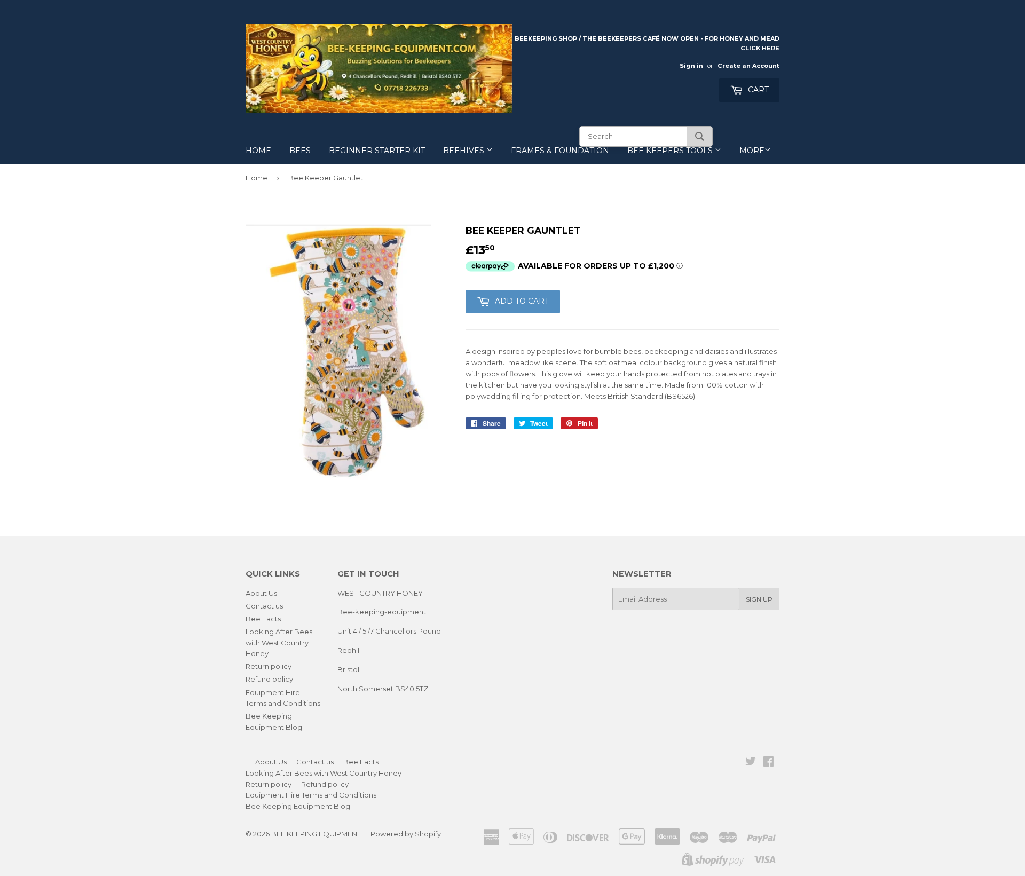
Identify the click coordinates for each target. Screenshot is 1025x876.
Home (258, 150)
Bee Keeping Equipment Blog (298, 806)
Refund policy (269, 679)
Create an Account (748, 65)
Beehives (464, 150)
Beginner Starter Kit (377, 150)
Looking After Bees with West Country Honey (279, 642)
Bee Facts (263, 618)
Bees (300, 150)
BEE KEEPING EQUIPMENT (316, 834)
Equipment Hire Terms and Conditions (311, 795)
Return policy (268, 666)
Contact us (264, 606)
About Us (261, 593)
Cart (757, 89)
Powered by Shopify (405, 834)
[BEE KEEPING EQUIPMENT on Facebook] (768, 763)
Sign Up (759, 599)
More (751, 150)
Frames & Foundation (560, 150)
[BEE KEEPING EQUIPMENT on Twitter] (750, 763)
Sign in (691, 65)
